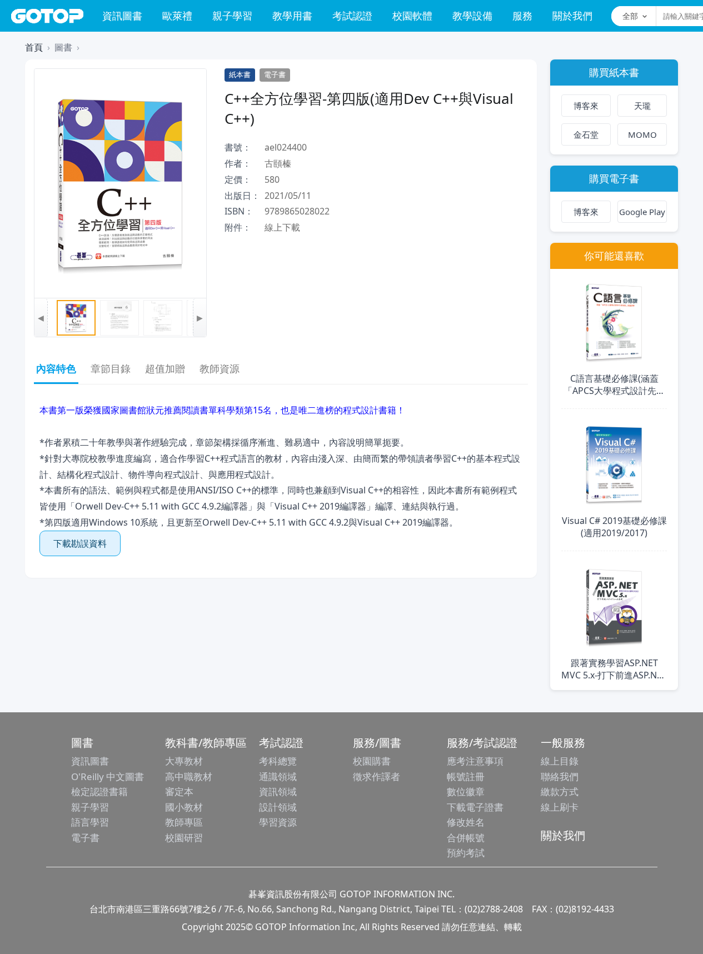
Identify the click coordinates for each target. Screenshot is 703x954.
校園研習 (184, 837)
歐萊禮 (177, 15)
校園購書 (372, 761)
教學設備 (472, 15)
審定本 (179, 791)
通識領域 (278, 776)
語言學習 (90, 822)
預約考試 (466, 852)
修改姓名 (466, 822)
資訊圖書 (122, 15)
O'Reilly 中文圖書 (107, 776)
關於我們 (572, 15)
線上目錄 (560, 761)
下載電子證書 (475, 807)
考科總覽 (278, 761)
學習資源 (278, 822)
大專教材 (184, 761)
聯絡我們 (560, 776)
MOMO (642, 134)
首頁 (34, 47)
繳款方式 (560, 791)
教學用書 (292, 15)
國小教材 (184, 807)
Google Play (642, 211)
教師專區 (184, 822)
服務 (522, 15)
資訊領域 (278, 791)
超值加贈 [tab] (165, 368)
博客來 (586, 105)
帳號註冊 (466, 776)
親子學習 (232, 15)
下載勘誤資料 (80, 543)
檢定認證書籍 (99, 791)
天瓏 (642, 105)
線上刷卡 (560, 807)
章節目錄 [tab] (111, 368)
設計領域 (278, 807)
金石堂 (586, 134)
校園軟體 (412, 15)
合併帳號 (466, 837)
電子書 (85, 837)
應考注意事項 (475, 761)
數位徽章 (466, 791)
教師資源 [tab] (220, 368)
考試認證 (352, 15)
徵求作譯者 (376, 776)
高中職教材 (188, 776)
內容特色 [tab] (56, 368)
